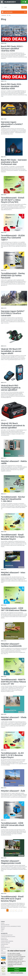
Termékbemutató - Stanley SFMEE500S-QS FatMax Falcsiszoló (13, 275)
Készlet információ (5, 947)
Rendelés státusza (5, 924)
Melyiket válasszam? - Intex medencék (13, 573)
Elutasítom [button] (16, 970)
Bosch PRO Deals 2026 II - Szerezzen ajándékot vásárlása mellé (12, 48)
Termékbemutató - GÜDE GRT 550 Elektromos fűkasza (13, 609)
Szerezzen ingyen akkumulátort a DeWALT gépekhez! (12, 124)
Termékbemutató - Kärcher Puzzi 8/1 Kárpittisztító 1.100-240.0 (13, 499)
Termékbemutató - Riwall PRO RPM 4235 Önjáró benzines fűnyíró (12, 898)
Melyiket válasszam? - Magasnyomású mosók (11, 862)
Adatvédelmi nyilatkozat (7, 935)
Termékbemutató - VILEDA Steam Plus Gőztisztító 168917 (13, 237)
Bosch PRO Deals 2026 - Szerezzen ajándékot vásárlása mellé (11, 86)
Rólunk (2, 945)
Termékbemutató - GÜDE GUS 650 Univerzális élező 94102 (12, 825)
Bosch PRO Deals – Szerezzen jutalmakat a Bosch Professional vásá (14, 162)
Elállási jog (4, 938)
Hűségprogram (4, 944)
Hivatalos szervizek (5, 942)
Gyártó (2, 929)
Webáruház (3, 15)
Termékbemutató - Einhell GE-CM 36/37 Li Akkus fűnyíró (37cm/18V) (12, 200)
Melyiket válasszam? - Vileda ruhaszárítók (13, 718)
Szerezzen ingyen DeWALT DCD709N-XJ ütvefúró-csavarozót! (12, 313)
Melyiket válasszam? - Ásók (13, 791)
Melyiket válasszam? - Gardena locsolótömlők (11, 645)
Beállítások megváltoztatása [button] (17, 972)
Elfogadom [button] (16, 968)
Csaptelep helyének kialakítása (8, 936)
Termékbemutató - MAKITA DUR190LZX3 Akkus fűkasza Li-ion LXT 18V (13, 681)
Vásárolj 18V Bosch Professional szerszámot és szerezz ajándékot (13, 425)
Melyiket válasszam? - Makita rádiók (14, 462)
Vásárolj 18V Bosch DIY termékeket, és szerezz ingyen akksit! (11, 351)
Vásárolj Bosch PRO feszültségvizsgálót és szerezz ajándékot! (11, 387)
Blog (9, 15)
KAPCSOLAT (3, 952)
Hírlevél (3, 927)
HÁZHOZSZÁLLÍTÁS (5, 949)
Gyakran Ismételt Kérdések (7, 941)
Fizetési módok (4, 939)
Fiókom (2, 923)
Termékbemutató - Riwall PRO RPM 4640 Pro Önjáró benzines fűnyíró (12, 537)
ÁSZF (2, 950)
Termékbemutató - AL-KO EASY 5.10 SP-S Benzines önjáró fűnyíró (12, 755)
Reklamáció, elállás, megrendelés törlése (11, 926)
